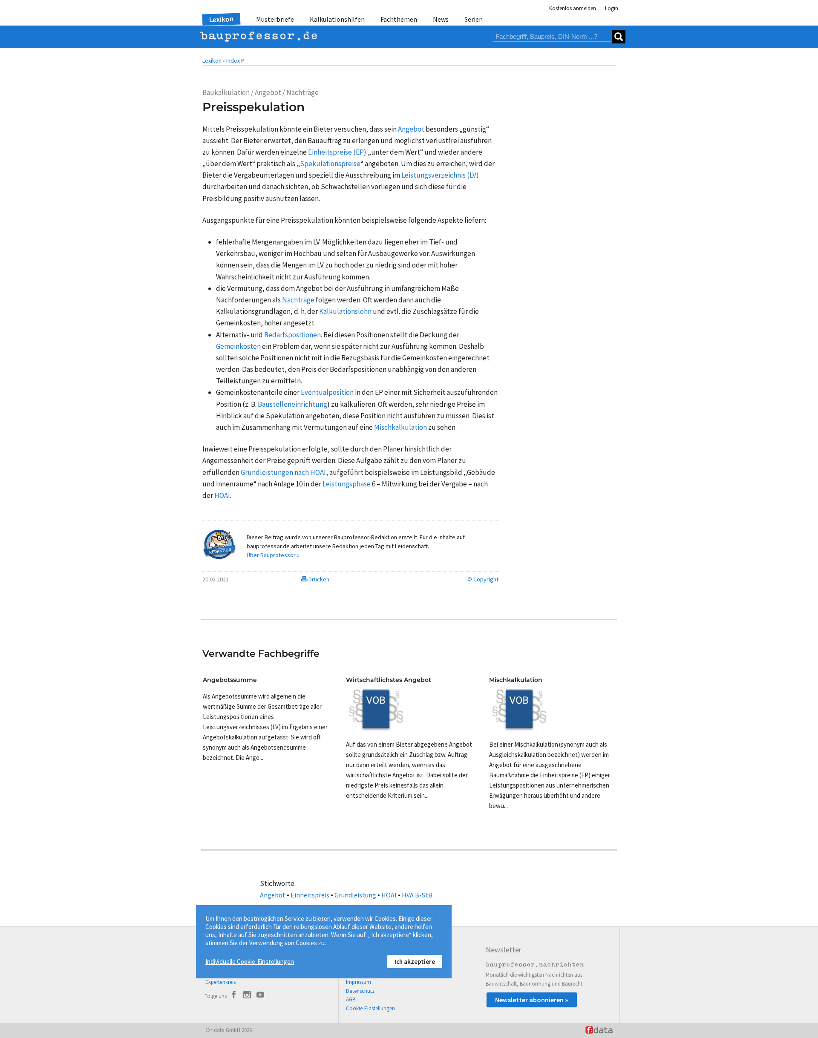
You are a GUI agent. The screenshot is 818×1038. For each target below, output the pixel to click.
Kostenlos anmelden (572, 8)
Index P (235, 60)
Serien (473, 19)
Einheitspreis (310, 895)
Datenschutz (360, 991)
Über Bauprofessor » (273, 555)
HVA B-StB (417, 895)
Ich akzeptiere (415, 961)
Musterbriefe (275, 19)
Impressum (358, 982)
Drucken (318, 579)
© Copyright (482, 579)
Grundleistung (355, 895)
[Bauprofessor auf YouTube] (260, 996)
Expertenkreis (220, 982)
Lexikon (221, 19)
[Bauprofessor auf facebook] (234, 996)
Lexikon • (213, 60)
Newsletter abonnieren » (531, 999)
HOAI (389, 895)
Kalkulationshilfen (337, 19)
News (441, 19)
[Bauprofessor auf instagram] (247, 996)
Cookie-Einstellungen (370, 1008)
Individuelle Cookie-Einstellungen (249, 961)
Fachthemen (398, 19)
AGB (350, 999)
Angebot (272, 895)
